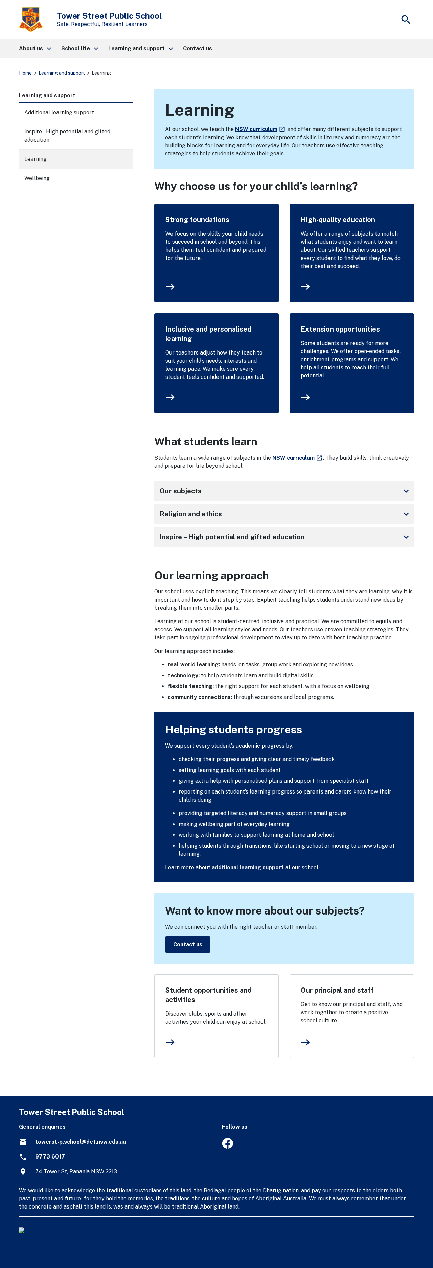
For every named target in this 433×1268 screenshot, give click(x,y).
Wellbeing (37, 178)
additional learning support (248, 867)
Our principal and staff (337, 990)
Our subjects (285, 491)
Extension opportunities (340, 329)
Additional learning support (59, 112)
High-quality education (338, 220)
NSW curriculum (260, 129)
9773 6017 (50, 1156)
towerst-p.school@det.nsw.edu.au (80, 1142)
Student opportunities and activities (208, 995)
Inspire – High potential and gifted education (285, 537)
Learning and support (62, 73)
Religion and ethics (285, 514)
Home (25, 73)
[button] (35, 48)
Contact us (187, 944)
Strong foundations (197, 220)
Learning (35, 159)
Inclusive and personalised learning (208, 334)
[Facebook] (227, 1147)
